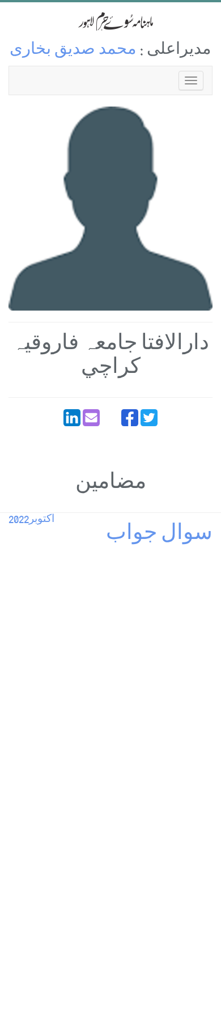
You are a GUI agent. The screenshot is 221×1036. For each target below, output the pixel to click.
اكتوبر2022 (31, 520)
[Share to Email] (91, 417)
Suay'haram (110, 21)
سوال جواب (159, 535)
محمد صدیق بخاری (73, 51)
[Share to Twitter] (149, 417)
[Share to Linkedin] (71, 417)
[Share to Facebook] (129, 417)
